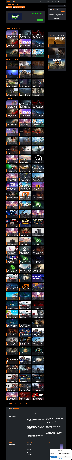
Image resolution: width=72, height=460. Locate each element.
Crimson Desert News (12, 416)
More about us (56, 18)
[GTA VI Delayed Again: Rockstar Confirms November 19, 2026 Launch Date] (12, 396)
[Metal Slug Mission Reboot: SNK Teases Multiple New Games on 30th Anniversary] (38, 350)
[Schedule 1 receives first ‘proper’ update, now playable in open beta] (38, 64)
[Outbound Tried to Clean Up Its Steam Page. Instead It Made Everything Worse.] (12, 295)
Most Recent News (9, 7)
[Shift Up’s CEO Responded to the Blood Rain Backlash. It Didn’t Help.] (12, 140)
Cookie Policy (60, 458)
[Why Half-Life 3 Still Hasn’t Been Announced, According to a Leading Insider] (25, 195)
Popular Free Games (30, 454)
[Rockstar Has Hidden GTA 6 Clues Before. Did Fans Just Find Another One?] (25, 52)
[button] (70, 450)
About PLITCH (40, 19)
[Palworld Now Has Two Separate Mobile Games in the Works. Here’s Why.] (38, 140)
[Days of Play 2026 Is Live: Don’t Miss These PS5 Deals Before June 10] (38, 277)
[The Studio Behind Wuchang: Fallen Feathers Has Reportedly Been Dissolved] (25, 368)
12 (18, 403)
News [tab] (54, 35)
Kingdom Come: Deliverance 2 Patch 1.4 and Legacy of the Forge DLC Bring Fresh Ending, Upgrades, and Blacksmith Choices (35, 416)
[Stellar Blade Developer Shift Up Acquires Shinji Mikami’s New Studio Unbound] (25, 387)
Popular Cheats (29, 449)
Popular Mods (29, 447)
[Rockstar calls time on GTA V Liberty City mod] (38, 92)
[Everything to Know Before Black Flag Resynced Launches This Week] (25, 213)
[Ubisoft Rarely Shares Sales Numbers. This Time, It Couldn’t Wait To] (38, 177)
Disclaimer (10, 447)
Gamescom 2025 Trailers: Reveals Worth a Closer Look (35, 422)
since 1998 (63, 11)
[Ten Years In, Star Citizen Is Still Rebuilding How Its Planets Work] (38, 43)
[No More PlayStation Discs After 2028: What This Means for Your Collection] (12, 213)
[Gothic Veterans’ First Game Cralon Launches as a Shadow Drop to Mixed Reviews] (12, 332)
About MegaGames (12, 444)
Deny (60, 456)
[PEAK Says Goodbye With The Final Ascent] (25, 43)
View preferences (67, 456)
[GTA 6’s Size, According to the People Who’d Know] (12, 177)
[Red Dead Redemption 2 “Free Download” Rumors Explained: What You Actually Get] (38, 396)
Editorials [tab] (58, 35)
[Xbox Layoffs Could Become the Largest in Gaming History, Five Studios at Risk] (38, 204)
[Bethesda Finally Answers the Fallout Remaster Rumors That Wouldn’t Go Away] (25, 168)
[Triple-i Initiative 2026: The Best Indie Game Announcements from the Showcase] (12, 368)
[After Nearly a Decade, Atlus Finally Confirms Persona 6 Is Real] (12, 268)
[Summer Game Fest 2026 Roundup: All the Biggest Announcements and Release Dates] (12, 259)
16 (20, 403)
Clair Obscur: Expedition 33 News (14, 413)
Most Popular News (16, 7)
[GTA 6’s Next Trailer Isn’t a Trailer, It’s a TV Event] (12, 131)
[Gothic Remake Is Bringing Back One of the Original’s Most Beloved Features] (25, 131)
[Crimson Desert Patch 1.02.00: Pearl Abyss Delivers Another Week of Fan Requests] (12, 387)
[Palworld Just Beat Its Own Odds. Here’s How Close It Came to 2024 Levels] (25, 186)
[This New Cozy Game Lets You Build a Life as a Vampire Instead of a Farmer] (12, 186)
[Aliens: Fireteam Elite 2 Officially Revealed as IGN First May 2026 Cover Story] (38, 323)
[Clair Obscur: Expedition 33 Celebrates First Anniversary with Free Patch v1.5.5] (12, 350)
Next (26, 403)
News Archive (23, 7)
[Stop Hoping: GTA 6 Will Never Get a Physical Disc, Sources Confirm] (12, 204)
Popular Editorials (30, 452)
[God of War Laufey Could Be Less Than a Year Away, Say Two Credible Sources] (25, 241)
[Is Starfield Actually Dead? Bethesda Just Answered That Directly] (38, 168)
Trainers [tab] (50, 35)
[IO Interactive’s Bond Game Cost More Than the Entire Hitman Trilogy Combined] (38, 268)
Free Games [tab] (63, 35)
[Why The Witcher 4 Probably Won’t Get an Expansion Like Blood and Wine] (25, 268)
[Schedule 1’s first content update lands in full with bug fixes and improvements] (12, 64)
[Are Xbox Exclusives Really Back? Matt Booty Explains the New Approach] (25, 259)
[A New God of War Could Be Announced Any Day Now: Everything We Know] (38, 368)
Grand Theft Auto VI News (13, 414)
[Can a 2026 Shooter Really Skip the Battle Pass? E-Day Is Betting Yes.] (38, 131)
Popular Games (29, 444)
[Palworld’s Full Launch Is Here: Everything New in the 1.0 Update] (25, 204)
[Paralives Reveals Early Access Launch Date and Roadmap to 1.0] (12, 314)
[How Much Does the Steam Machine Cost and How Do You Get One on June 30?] (12, 241)
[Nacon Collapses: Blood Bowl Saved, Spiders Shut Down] (12, 195)
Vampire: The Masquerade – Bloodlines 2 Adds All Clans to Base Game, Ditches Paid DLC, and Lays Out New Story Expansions (35, 427)
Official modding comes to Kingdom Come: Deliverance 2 (54, 430)
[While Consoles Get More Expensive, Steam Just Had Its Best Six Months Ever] (25, 177)
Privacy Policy (47, 458)
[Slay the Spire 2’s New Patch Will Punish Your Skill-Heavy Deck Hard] (38, 286)
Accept (54, 456)
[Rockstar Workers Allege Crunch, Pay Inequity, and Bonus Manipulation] (38, 186)
